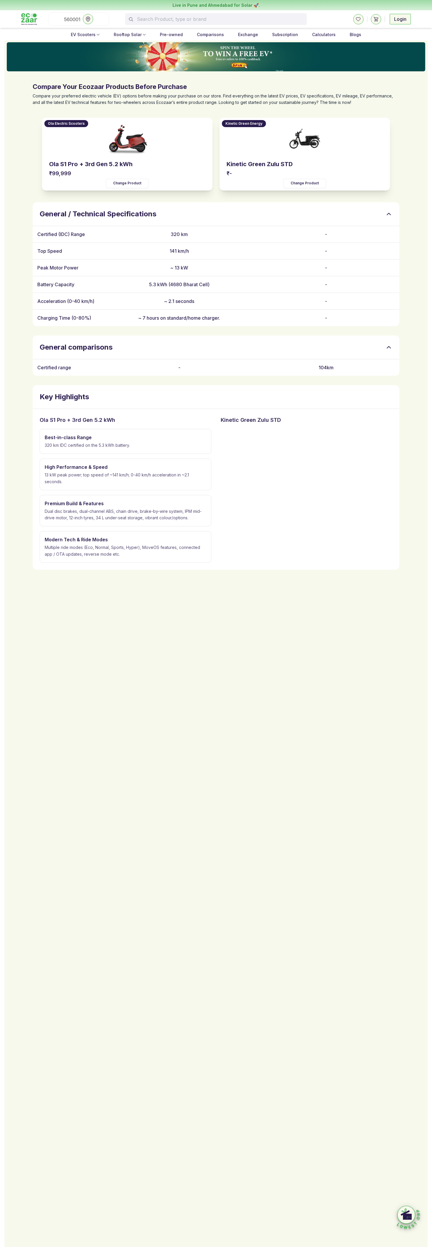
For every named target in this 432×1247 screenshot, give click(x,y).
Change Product (127, 183)
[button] (408, 1217)
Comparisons (210, 34)
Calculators (324, 34)
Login (400, 19)
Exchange (248, 34)
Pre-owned (171, 34)
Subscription (285, 34)
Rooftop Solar (128, 34)
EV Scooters (83, 34)
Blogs (355, 34)
